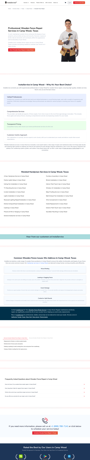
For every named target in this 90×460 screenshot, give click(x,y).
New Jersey (35, 317)
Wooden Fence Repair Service (37, 310)
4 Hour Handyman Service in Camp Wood (16, 176)
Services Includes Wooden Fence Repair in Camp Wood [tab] (15, 338)
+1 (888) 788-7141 (59, 426)
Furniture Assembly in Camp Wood (56, 176)
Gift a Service (48, 2)
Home (9, 8)
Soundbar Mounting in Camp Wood (56, 212)
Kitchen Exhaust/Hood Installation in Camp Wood (19, 204)
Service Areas (16, 8)
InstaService (19, 310)
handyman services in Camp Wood (37, 263)
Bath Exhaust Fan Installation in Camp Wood (59, 196)
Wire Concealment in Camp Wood (56, 200)
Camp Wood (29, 8)
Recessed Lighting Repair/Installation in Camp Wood (20, 200)
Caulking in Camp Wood (11, 208)
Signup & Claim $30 (79, 2)
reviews (33, 2)
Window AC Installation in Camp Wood (58, 188)
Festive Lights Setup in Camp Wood (14, 180)
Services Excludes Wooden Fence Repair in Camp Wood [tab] (41, 338)
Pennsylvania (44, 317)
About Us (55, 2)
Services (25, 2)
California (14, 317)
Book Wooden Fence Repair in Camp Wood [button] (21, 50)
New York (29, 317)
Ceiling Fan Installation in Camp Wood (15, 184)
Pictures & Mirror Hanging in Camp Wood (16, 212)
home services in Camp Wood (71, 148)
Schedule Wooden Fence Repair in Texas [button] (45, 433)
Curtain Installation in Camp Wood (14, 192)
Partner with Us (40, 2)
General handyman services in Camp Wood (17, 216)
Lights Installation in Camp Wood (14, 196)
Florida (19, 317)
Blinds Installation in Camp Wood (56, 180)
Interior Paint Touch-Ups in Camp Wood (58, 184)
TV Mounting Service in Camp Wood (15, 188)
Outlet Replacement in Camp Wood (56, 204)
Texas (23, 8)
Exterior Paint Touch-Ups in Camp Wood (58, 208)
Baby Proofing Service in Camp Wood (57, 192)
